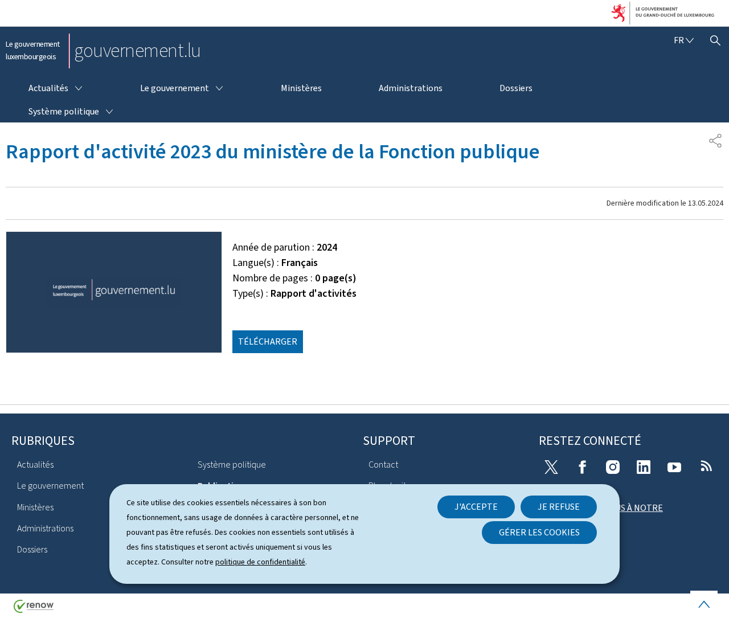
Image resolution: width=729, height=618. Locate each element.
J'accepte (476, 507)
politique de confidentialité (260, 561)
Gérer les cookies (539, 532)
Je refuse (559, 507)
